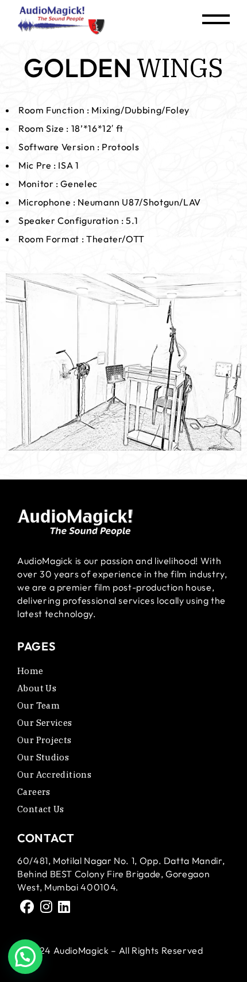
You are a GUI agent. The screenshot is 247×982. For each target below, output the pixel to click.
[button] (25, 956)
